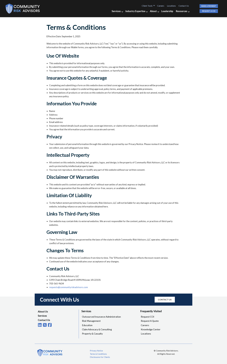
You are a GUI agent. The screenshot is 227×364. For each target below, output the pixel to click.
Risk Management (91, 320)
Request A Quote (150, 320)
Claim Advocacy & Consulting (97, 329)
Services (116, 11)
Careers (160, 5)
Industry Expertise (135, 11)
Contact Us (184, 5)
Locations (171, 5)
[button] (154, 5)
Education (87, 325)
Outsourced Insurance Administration (101, 316)
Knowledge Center (150, 329)
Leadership (167, 11)
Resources (181, 11)
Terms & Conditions (98, 354)
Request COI (147, 316)
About (153, 11)
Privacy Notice (96, 350)
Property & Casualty (92, 333)
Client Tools (147, 5)
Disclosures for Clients (100, 357)
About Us (43, 311)
